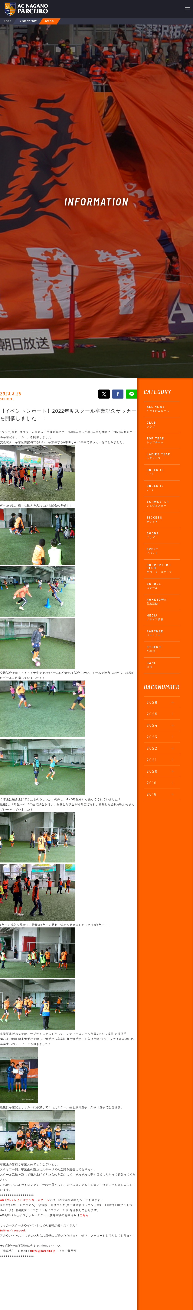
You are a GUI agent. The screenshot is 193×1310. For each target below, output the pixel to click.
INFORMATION (27, 21)
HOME (7, 21)
